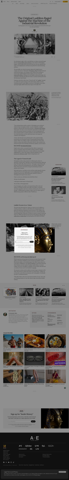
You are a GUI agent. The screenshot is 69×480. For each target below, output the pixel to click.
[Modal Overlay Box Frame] (34, 240)
